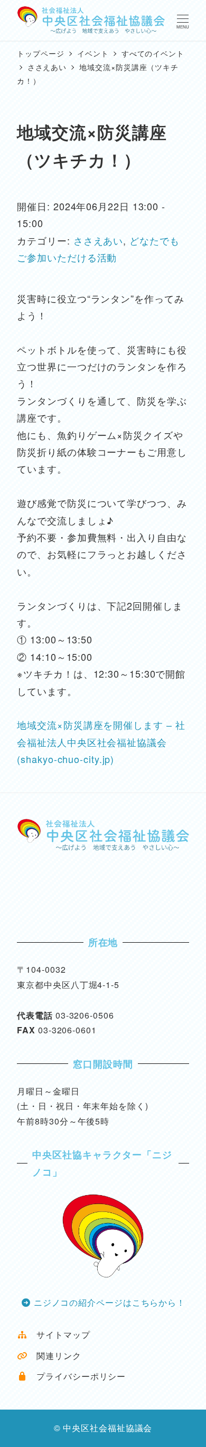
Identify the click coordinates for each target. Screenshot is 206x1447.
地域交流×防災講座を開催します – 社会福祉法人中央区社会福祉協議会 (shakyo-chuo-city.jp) (101, 742)
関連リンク (54, 1356)
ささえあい (98, 240)
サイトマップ (58, 1334)
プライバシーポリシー (76, 1376)
